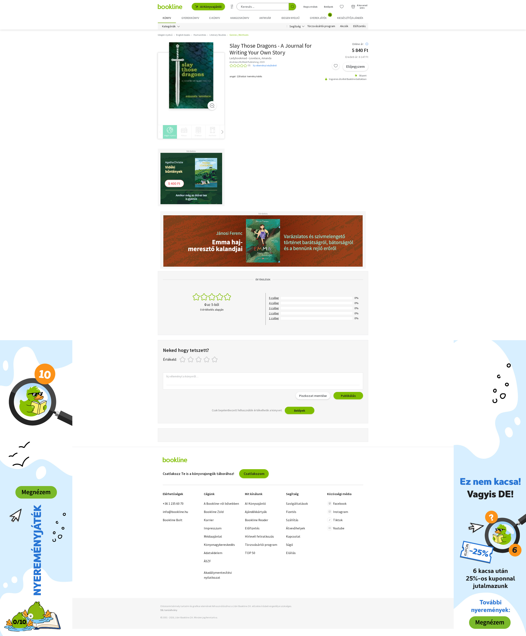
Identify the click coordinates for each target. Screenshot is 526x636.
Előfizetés (359, 26)
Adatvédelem (213, 553)
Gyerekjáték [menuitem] (320, 16)
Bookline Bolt (172, 520)
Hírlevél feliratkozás (259, 536)
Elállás (291, 553)
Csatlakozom (254, 473)
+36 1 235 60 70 (173, 503)
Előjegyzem (355, 66)
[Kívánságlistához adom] (335, 65)
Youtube (338, 528)
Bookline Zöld (214, 512)
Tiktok (338, 520)
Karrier (209, 520)
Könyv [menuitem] (167, 18)
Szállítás (292, 520)
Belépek (328, 6)
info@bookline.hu (175, 512)
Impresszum (212, 528)
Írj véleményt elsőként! (265, 65)
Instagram (340, 512)
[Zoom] (212, 105)
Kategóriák (169, 26)
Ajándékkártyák (256, 512)
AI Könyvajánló (211, 7)
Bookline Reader (256, 520)
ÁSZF (207, 561)
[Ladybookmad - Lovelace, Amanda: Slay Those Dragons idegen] (191, 75)
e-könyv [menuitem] (214, 18)
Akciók (344, 26)
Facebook (339, 503)
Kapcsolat (293, 536)
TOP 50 (250, 553)
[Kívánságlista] (341, 6)
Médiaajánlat (213, 536)
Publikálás (348, 396)
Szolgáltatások (297, 503)
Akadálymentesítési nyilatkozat (218, 575)
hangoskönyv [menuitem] (239, 18)
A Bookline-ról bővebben (221, 503)
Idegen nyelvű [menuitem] (290, 18)
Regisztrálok (310, 6)
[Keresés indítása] (292, 6)
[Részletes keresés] (232, 6)
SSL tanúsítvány (168, 610)
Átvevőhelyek (295, 528)
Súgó (289, 545)
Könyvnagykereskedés (219, 545)
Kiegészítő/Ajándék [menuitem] (350, 18)
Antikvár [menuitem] (265, 18)
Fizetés (291, 512)
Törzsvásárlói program (321, 26)
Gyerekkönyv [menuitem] (190, 18)
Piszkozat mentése (313, 396)
